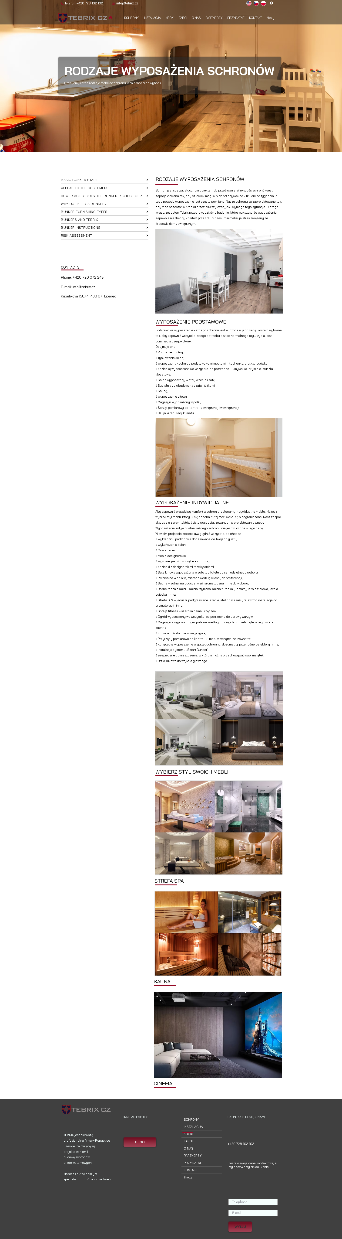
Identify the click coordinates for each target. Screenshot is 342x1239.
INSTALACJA (193, 1127)
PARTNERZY (193, 1156)
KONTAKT (191, 1170)
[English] (248, 3)
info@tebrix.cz (127, 3)
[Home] (110, 17)
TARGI (188, 1141)
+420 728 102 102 (89, 3)
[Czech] (256, 3)
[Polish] (263, 3)
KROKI (188, 1134)
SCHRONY (191, 1119)
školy (188, 1177)
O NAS (188, 1148)
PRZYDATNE (193, 1163)
